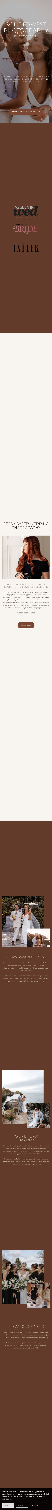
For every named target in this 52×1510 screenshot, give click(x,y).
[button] (48, 35)
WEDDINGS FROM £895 (26, 613)
